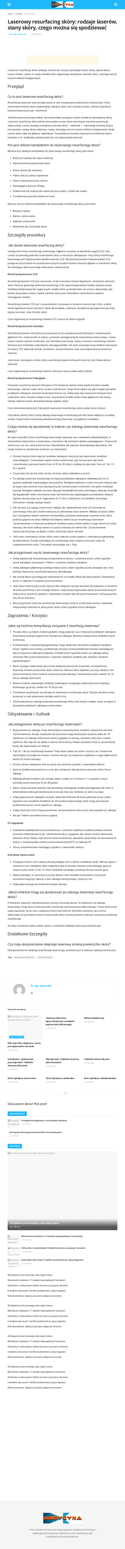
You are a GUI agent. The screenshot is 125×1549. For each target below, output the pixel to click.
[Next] (65, 1093)
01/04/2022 (13, 1069)
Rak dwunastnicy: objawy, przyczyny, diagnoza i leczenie (35, 1296)
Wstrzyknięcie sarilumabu (60, 1078)
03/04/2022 (13, 1050)
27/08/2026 (15, 1227)
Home (10, 14)
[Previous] (60, 1093)
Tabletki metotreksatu (97, 1059)
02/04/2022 (89, 1022)
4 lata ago (15, 1136)
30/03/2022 (51, 1082)
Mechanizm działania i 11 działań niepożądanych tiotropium (52, 1236)
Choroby (18, 14)
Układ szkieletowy (94, 1017)
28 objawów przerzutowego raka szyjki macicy (34, 1223)
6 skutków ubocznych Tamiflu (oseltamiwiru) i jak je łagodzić (52, 1259)
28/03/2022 (36, 34)
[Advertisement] (62, 45)
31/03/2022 (89, 1063)
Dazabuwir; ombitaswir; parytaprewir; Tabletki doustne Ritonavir (21, 1062)
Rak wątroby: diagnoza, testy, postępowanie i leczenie (24, 1044)
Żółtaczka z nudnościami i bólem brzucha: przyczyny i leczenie (53, 1248)
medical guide (45, 957)
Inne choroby (29, 14)
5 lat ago (27, 1124)
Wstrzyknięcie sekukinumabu (100, 1078)
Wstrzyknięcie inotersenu (22, 1078)
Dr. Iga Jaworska (18, 34)
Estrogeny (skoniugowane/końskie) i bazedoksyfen (35, 1132)
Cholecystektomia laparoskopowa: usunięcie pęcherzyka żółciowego (60, 1021)
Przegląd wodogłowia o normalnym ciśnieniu (44, 1120)
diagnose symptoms (25, 957)
